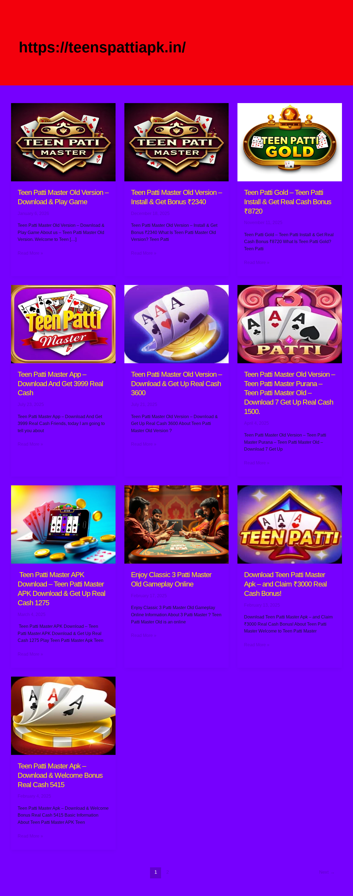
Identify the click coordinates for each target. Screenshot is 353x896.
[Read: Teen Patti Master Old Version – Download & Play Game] (63, 141)
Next (327, 872)
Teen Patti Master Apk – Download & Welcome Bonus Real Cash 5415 (60, 775)
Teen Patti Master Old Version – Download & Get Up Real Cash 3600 (176, 383)
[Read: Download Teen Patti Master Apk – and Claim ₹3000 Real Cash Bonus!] (289, 524)
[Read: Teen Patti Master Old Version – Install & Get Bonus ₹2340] (176, 141)
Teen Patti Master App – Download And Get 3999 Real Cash (60, 383)
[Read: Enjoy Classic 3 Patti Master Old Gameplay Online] (176, 524)
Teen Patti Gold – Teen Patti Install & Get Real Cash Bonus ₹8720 (287, 201)
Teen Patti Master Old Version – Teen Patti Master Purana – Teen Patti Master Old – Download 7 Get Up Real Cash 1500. (289, 393)
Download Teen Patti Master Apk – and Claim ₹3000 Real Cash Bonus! (285, 584)
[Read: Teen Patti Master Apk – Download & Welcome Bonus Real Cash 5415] (63, 715)
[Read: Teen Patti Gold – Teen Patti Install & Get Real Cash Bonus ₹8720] (289, 141)
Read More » (30, 252)
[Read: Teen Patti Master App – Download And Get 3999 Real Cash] (63, 323)
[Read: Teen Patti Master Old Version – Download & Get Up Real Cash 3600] (176, 323)
